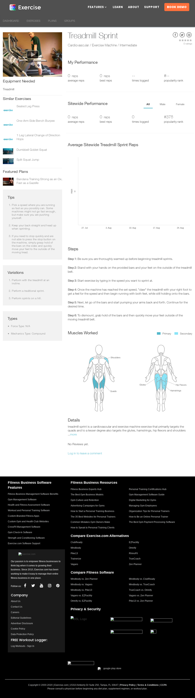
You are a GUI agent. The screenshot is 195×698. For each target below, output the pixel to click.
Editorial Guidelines (21, 618)
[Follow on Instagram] (50, 586)
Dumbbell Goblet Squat (32, 149)
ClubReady (76, 542)
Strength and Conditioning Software (26, 538)
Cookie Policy (18, 628)
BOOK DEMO (177, 7)
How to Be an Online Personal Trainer (148, 516)
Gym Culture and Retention (85, 500)
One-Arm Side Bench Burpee (36, 120)
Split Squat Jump (28, 159)
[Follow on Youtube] (41, 586)
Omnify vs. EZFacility (81, 601)
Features (96, 7)
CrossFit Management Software (24, 527)
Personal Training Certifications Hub (147, 489)
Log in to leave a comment (85, 453)
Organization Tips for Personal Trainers (149, 511)
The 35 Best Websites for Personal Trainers (93, 516)
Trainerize (76, 558)
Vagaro (74, 564)
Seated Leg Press (28, 106)
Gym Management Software (22, 499)
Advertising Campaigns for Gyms (88, 505)
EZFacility (134, 542)
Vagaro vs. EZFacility (81, 595)
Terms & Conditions (148, 685)
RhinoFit (133, 553)
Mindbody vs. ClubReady (142, 579)
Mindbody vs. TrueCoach (142, 584)
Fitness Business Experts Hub (86, 489)
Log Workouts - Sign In (22, 646)
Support (151, 7)
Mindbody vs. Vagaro (81, 584)
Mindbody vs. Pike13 (81, 590)
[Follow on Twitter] (33, 586)
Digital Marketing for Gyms (142, 500)
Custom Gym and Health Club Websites (28, 521)
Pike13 (74, 553)
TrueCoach (135, 558)
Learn (118, 7)
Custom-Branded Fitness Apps (23, 516)
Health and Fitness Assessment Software (29, 505)
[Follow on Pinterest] (58, 586)
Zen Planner (135, 564)
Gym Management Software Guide (147, 494)
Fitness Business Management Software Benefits (33, 494)
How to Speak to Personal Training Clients (92, 527)
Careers (15, 612)
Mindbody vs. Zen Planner (84, 579)
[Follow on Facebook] (25, 586)
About (133, 7)
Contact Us (16, 606)
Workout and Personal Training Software (29, 510)
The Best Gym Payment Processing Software (152, 522)
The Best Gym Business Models (87, 494)
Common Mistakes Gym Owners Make (90, 522)
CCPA (163, 685)
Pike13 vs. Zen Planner (141, 601)
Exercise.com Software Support (24, 543)
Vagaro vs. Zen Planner (141, 595)
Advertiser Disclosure (22, 623)
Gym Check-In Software (20, 532)
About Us (15, 601)
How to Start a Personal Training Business (92, 511)
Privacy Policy (128, 685)
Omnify (132, 547)
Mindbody (76, 547)
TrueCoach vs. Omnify (140, 590)
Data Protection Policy (22, 634)
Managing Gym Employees (143, 505)
